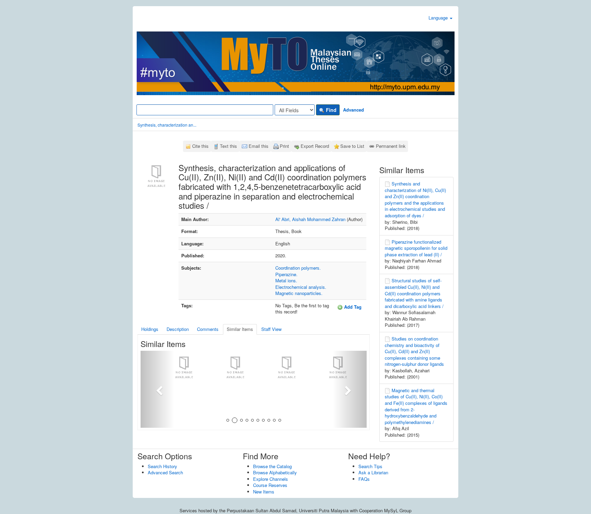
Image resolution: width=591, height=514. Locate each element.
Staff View (271, 329)
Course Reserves (270, 485)
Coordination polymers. (298, 268)
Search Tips (370, 466)
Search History (162, 466)
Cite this (200, 146)
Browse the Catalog (272, 466)
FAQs (364, 479)
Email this (258, 146)
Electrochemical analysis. (300, 287)
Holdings (149, 329)
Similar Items (240, 329)
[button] (157, 389)
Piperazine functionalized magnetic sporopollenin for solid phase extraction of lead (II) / (416, 248)
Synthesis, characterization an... (166, 125)
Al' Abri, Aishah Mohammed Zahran (310, 219)
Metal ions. (286, 280)
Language (439, 17)
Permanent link (391, 146)
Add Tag (352, 307)
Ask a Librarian (373, 472)
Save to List (352, 146)
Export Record (315, 146)
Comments (208, 329)
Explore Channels (270, 479)
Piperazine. (286, 274)
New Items (263, 491)
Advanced (353, 109)
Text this (228, 146)
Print (284, 146)
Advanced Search (165, 472)
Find (331, 109)
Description (178, 329)
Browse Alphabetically (275, 472)
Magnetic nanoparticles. (299, 293)
